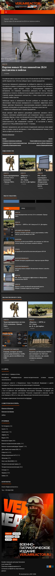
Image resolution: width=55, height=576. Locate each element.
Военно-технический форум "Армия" (12, 446)
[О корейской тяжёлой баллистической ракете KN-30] (9, 250)
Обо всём (4, 458)
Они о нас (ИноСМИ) (8, 461)
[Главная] (2, 12)
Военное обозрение (8, 134)
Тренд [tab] (23, 208)
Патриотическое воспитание (10, 467)
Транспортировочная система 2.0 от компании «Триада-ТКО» (14, 324)
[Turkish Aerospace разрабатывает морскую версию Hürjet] (9, 259)
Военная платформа (8, 411)
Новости (4, 64)
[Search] (53, 12)
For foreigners (6, 426)
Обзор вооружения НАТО (22, 258)
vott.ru (3, 415)
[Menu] (5, 12)
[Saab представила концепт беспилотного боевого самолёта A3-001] (9, 268)
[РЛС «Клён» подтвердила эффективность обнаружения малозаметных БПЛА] (44, 163)
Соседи (4, 470)
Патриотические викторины (10, 464)
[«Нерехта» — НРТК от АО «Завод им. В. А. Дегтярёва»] (28, 163)
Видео (3, 438)
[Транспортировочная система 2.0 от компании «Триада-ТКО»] (10, 163)
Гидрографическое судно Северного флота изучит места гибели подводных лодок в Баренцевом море (40, 142)
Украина (17, 249)
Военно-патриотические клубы (11, 443)
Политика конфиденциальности (11, 566)
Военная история (7, 440)
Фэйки (3, 475)
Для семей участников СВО (22, 230)
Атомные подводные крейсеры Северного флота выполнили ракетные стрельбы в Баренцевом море (15, 142)
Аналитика (18, 239)
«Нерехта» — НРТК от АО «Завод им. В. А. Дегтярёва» (31, 224)
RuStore (29, 398)
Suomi (3, 429)
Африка (4, 435)
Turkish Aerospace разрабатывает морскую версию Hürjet (32, 260)
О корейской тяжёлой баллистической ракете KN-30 (30, 251)
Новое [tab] (7, 208)
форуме (22, 388)
